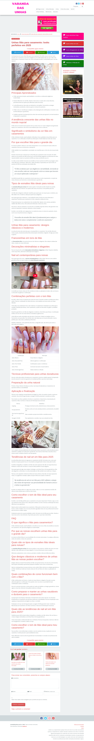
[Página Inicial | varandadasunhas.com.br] (22, 7)
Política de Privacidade (79, 724)
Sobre (82, 728)
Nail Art (72, 9)
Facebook (18, 52)
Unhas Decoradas (64, 9)
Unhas (57, 9)
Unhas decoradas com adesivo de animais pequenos (51, 663)
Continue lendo (18, 669)
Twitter (54, 52)
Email (30, 691)
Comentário (16, 678)
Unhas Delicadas (50, 9)
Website (50, 691)
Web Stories (48, 11)
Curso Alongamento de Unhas (74, 50)
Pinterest (30, 52)
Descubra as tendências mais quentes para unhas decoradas (18, 664)
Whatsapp (42, 52)
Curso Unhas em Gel (72, 43)
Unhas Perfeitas (40, 11)
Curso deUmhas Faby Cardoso (71, 36)
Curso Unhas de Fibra (72, 56)
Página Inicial (41, 9)
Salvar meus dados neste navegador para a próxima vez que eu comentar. (29, 699)
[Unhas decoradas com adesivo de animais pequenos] (52, 656)
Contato (82, 726)
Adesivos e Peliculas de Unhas (71, 63)
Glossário (55, 11)
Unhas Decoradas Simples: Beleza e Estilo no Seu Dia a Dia (35, 655)
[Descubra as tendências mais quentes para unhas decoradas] (18, 656)
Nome (13, 691)
